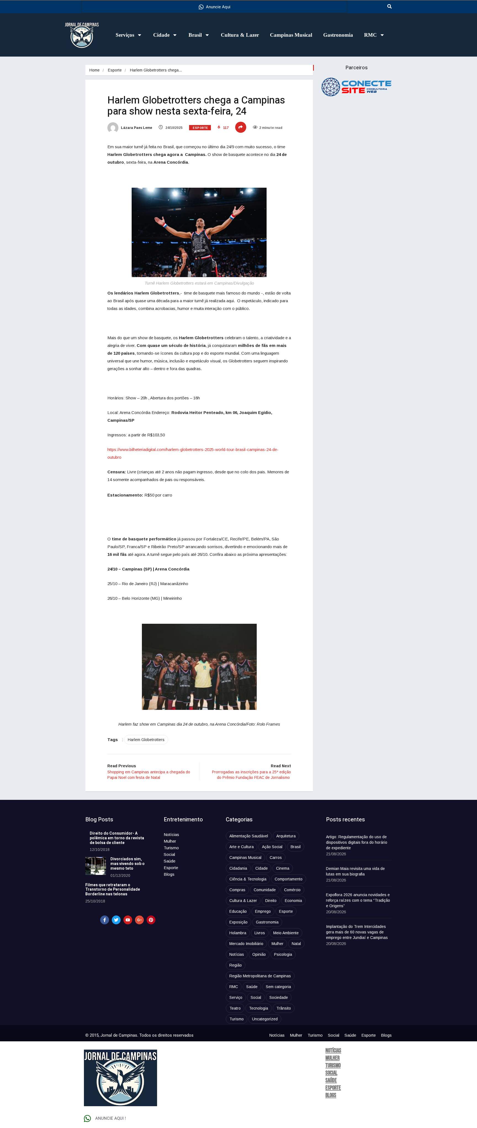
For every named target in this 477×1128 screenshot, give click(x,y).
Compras (237, 890)
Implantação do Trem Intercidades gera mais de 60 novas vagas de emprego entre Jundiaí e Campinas (357, 932)
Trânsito (283, 1008)
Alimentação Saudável (248, 836)
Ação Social (272, 847)
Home (94, 70)
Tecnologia (258, 1008)
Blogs (169, 874)
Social (169, 854)
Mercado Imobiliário (246, 943)
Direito (271, 900)
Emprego (263, 911)
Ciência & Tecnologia (247, 879)
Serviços (125, 35)
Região (235, 965)
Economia (293, 900)
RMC (370, 35)
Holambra (237, 933)
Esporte (115, 70)
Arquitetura (286, 836)
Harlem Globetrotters (146, 739)
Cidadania (238, 868)
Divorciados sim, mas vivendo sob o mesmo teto (127, 863)
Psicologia (283, 954)
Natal (296, 943)
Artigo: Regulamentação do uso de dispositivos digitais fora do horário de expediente (356, 842)
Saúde (169, 861)
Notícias (171, 834)
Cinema (282, 868)
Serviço (235, 997)
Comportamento (289, 879)
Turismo (171, 847)
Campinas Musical (291, 35)
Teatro (235, 1008)
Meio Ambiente (286, 933)
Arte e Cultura (241, 847)
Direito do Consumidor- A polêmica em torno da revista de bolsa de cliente (117, 838)
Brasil (195, 35)
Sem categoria (278, 986)
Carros (276, 857)
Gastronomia (338, 35)
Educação (238, 911)
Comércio (292, 890)
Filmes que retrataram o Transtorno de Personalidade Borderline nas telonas (112, 889)
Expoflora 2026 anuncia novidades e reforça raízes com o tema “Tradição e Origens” (358, 900)
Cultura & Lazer (240, 35)
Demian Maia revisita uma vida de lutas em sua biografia (355, 871)
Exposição (238, 922)
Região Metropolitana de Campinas (260, 976)
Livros (260, 933)
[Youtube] (127, 919)
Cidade (161, 35)
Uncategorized (265, 1019)
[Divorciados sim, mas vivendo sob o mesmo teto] (95, 866)
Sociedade (278, 997)
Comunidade (265, 890)
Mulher (170, 841)
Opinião (259, 954)
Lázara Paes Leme (136, 128)
